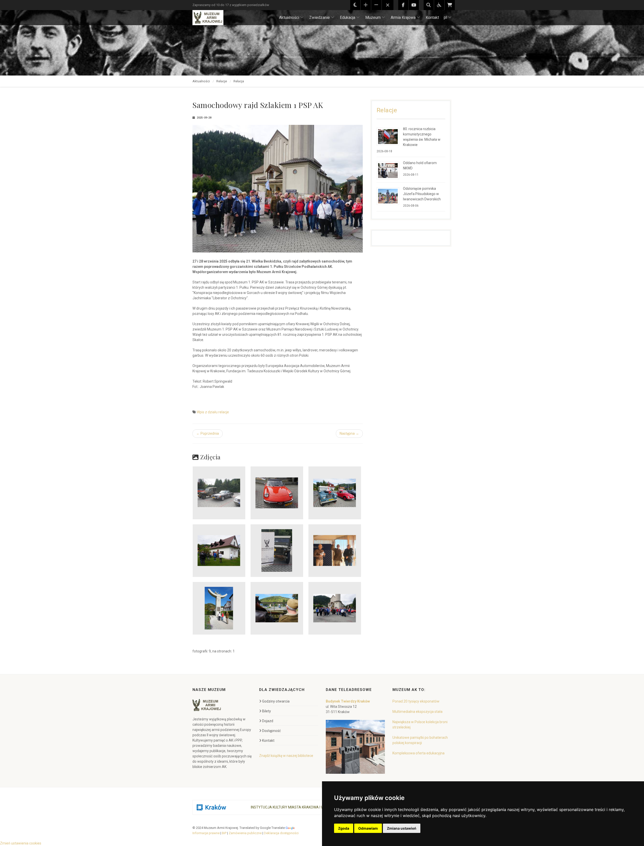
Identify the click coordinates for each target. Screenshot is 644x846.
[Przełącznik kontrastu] (355, 5)
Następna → (349, 433)
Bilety (266, 711)
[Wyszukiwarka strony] (429, 5)
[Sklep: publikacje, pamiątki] (450, 5)
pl (445, 17)
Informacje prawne (206, 833)
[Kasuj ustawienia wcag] (387, 5)
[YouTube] (414, 5)
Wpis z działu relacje (213, 412)
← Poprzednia (207, 433)
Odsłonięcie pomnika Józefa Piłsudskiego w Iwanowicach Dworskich (422, 194)
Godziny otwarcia (276, 701)
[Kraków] (211, 807)
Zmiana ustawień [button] (401, 828)
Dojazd (267, 721)
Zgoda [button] (343, 828)
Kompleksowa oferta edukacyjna (418, 753)
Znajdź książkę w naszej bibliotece (286, 756)
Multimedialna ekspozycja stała (417, 712)
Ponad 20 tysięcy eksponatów (415, 701)
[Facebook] (403, 5)
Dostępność (271, 731)
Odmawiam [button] (368, 828)
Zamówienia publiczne (245, 833)
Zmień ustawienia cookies (20, 843)
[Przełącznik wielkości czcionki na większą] (366, 5)
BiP (224, 833)
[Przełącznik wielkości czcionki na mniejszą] (376, 5)
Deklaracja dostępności (281, 833)
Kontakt (432, 17)
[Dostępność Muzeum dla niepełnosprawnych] (439, 5)
